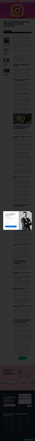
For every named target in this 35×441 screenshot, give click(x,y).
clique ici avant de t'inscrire (11, 219)
